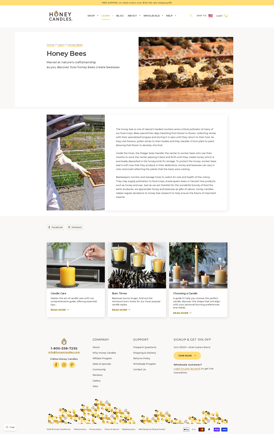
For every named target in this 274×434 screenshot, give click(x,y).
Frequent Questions (144, 347)
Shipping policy (128, 429)
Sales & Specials (102, 363)
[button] (191, 15)
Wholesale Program (144, 363)
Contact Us (139, 369)
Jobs (95, 386)
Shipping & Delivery (144, 352)
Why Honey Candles (104, 352)
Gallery (97, 380)
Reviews (97, 375)
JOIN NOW (185, 355)
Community (99, 369)
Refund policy (80, 429)
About (96, 347)
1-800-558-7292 (64, 348)
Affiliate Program (102, 358)
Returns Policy (141, 358)
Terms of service (111, 429)
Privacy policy (95, 429)
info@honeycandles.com (64, 352)
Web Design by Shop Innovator (151, 429)
